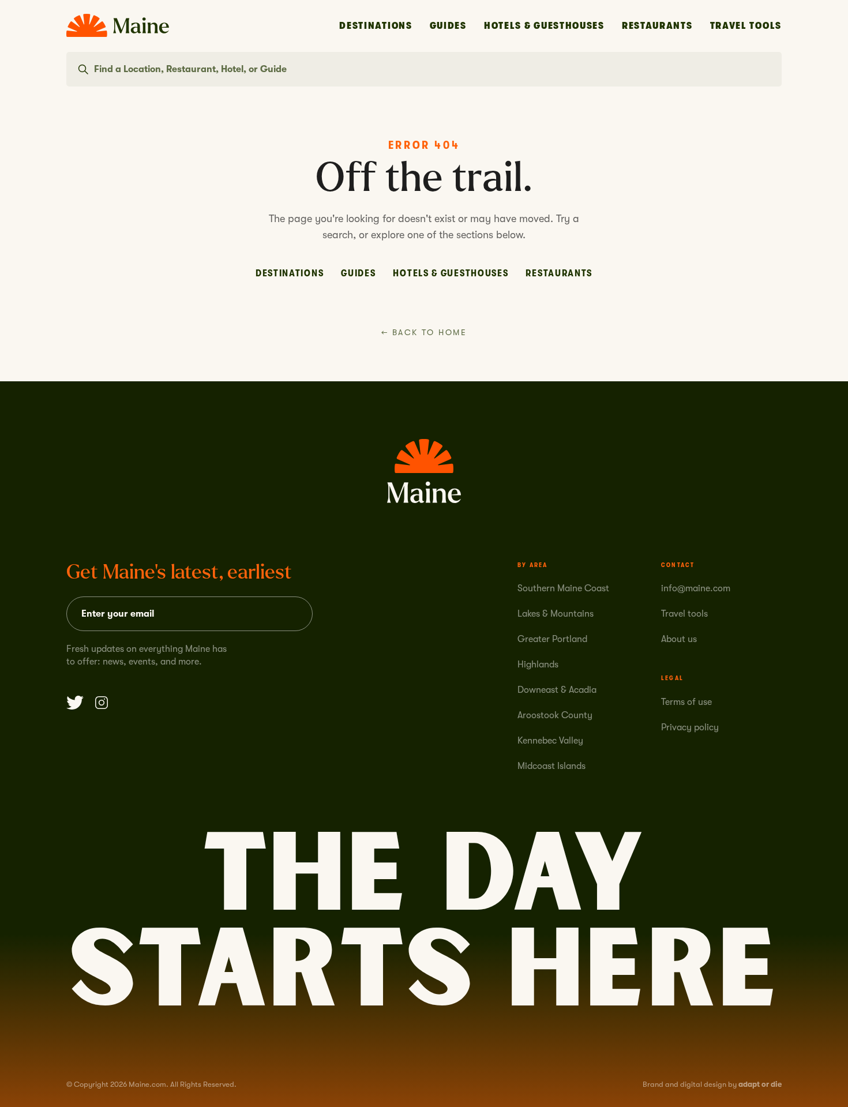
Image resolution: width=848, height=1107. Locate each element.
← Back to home (424, 332)
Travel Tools (746, 25)
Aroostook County (554, 715)
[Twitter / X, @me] (75, 703)
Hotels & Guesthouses (544, 25)
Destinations (375, 25)
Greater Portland (552, 639)
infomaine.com (695, 588)
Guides (448, 25)
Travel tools (684, 614)
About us (679, 639)
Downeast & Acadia (556, 690)
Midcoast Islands (551, 766)
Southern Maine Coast (563, 588)
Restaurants (657, 25)
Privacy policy (690, 727)
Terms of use (686, 702)
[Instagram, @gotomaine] (101, 702)
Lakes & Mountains (555, 614)
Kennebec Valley (550, 741)
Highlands (537, 664)
